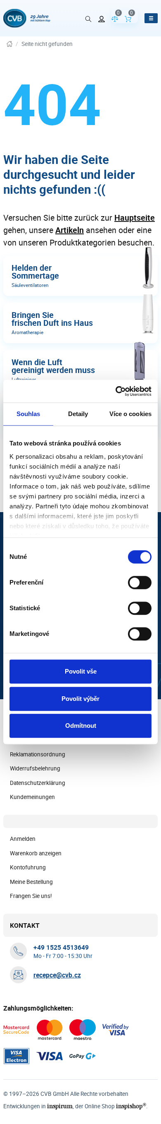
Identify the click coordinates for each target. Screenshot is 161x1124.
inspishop (131, 1106)
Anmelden (23, 838)
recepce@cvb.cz (57, 975)
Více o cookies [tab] (130, 413)
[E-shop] (9, 44)
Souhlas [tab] (28, 413)
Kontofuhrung (28, 867)
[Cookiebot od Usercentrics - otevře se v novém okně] (116, 391)
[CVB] (26, 18)
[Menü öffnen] (151, 18)
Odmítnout (80, 725)
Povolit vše (81, 671)
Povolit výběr (80, 698)
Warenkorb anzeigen (36, 853)
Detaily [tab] (78, 413)
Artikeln (69, 230)
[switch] (140, 582)
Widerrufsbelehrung (35, 768)
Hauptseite (134, 217)
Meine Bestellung (31, 882)
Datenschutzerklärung (37, 783)
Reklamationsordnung (37, 754)
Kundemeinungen (32, 797)
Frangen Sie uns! (31, 896)
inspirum (60, 1106)
